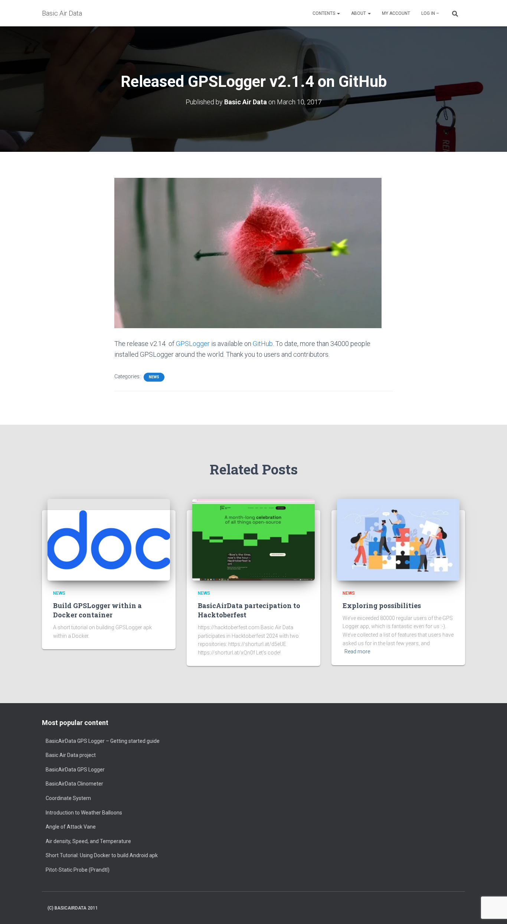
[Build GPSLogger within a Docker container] (109, 539)
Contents (324, 13)
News (154, 377)
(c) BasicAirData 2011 (73, 908)
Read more (357, 651)
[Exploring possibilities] (398, 539)
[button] (338, 13)
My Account (396, 13)
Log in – (430, 13)
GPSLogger (193, 343)
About (359, 13)
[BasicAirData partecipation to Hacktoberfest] (253, 539)
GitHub (263, 343)
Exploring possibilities (382, 605)
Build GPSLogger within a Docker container (97, 610)
